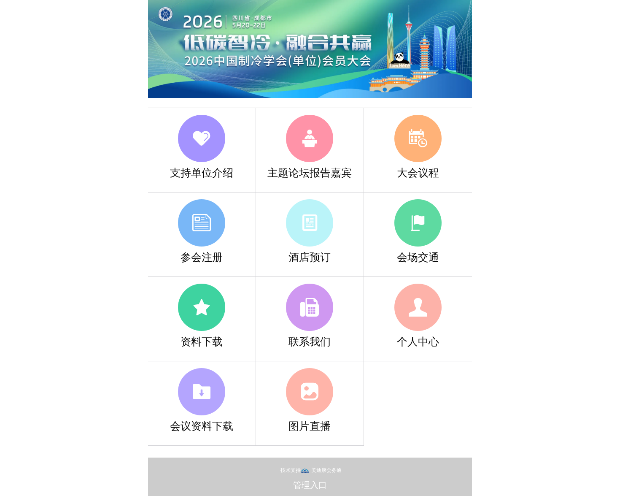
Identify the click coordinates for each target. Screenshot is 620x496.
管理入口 (310, 484)
